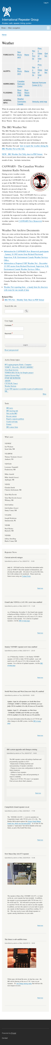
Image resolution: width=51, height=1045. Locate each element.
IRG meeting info (12, 411)
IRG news (9, 408)
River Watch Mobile (26, 92)
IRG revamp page (24, 621)
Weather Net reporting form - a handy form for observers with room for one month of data (26, 288)
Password (8, 333)
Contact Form (26, 576)
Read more (40, 588)
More (44, 394)
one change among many (24, 983)
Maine (26, 55)
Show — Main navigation (10, 28)
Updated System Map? (12, 375)
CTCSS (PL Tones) (11, 383)
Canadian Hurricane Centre (21, 84)
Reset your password (11, 350)
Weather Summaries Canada (21, 101)
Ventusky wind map (39, 102)
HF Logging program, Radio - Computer (18, 364)
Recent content (11, 416)
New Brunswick (19, 54)
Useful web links (12, 422)
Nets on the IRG (11, 413)
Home (4, 34)
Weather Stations (10, 386)
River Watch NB (19, 92)
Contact (5, 1038)
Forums (8, 424)
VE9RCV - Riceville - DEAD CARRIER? (19, 367)
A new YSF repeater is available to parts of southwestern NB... (24, 390)
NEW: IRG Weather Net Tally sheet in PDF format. (22, 154)
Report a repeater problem (15, 419)
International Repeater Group (20, 19)
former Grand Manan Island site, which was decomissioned (24, 822)
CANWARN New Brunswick (30, 221)
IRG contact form (12, 427)
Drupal (13, 1033)
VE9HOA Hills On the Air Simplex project (19, 372)
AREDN (7, 381)
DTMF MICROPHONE (13, 378)
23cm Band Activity (11, 370)
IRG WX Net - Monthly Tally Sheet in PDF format (24, 299)
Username (8, 325)
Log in (46, 2)
